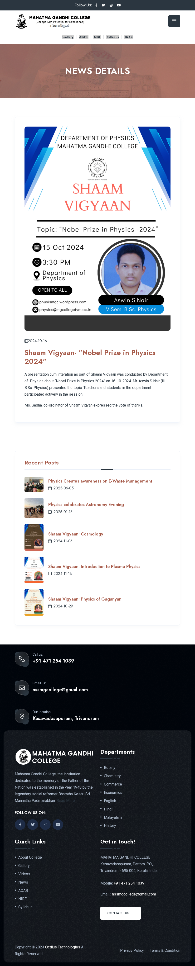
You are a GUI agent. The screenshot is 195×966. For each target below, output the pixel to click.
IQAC (129, 37)
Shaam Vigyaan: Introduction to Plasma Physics (94, 567)
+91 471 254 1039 (53, 661)
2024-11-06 (63, 541)
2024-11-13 (63, 573)
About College (30, 857)
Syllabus (113, 37)
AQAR (23, 891)
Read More (66, 800)
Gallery (67, 37)
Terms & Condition (165, 950)
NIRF (97, 37)
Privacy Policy (132, 950)
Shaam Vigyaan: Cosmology (75, 534)
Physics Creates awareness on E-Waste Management (100, 481)
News (23, 882)
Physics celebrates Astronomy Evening (86, 505)
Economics (113, 793)
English (110, 801)
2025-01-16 (63, 512)
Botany (109, 768)
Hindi (108, 809)
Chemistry (112, 776)
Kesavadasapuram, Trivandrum (66, 718)
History (110, 826)
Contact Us (118, 913)
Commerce (113, 784)
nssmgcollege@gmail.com (60, 690)
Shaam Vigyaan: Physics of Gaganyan (85, 599)
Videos (24, 874)
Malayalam (113, 817)
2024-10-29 (63, 606)
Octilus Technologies (62, 947)
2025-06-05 (64, 488)
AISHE (83, 37)
